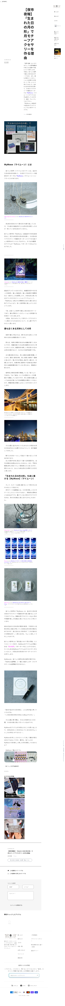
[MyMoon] (20, 756)
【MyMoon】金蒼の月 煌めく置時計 (19, 282)
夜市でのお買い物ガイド (56, 39)
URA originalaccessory (9, 216)
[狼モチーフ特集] (20, 788)
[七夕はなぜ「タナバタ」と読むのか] (20, 808)
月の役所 (11, 646)
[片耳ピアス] (20, 829)
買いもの (56, 11)
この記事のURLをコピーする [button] (18, 873)
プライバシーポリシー (36, 940)
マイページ (21, 954)
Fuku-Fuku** (7, 530)
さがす (55, 20)
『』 (20, 176)
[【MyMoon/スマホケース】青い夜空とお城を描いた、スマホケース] (20, 548)
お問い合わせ (56, 44)
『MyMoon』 (30, 93)
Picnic (5, 561)
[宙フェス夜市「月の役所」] (20, 686)
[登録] (37, 975)
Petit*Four (6, 602)
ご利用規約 (34, 935)
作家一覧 (20, 946)
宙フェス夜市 (26, 995)
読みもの (56, 16)
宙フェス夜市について (56, 33)
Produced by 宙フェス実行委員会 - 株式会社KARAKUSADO (63, 751)
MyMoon (8, 164)
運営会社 (20, 958)
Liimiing (6, 282)
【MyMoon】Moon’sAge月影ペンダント (23, 530)
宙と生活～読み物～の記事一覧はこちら (19, 860)
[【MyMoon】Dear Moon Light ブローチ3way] (20, 584)
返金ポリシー (35, 950)
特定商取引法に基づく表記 (36, 946)
